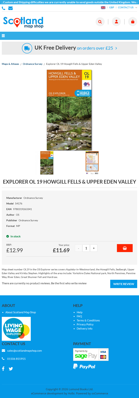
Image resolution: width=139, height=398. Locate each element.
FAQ (79, 316)
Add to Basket (125, 248)
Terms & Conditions (88, 320)
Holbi (71, 393)
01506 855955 (4, 8)
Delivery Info (84, 328)
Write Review (123, 284)
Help (79, 312)
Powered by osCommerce (92, 393)
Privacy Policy (85, 324)
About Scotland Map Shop (20, 312)
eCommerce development (47, 393)
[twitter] (11, 368)
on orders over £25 (74, 48)
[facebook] (3, 368)
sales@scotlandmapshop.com (24, 350)
